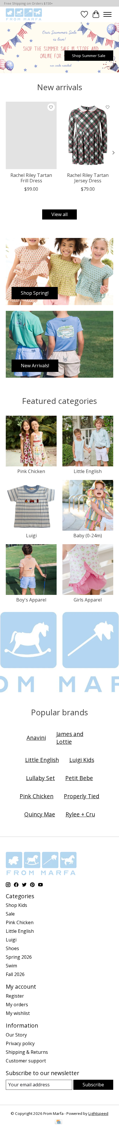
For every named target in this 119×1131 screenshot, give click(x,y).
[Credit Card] (58, 1122)
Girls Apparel (88, 600)
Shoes (12, 948)
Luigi (31, 535)
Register (15, 996)
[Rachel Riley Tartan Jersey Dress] (87, 135)
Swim (11, 965)
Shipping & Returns (27, 1052)
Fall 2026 (15, 974)
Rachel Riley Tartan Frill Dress (31, 178)
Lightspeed (98, 1113)
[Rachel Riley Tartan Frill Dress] (31, 135)
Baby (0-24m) (87, 535)
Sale (10, 914)
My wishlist (18, 1013)
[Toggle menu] (107, 14)
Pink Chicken (31, 471)
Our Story (16, 1035)
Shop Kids (16, 905)
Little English (88, 471)
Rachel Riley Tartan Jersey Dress (88, 178)
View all (59, 214)
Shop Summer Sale (88, 55)
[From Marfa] (24, 14)
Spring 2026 (19, 957)
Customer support (26, 1061)
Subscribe (93, 1084)
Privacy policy (20, 1043)
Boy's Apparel (31, 600)
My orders (17, 1004)
